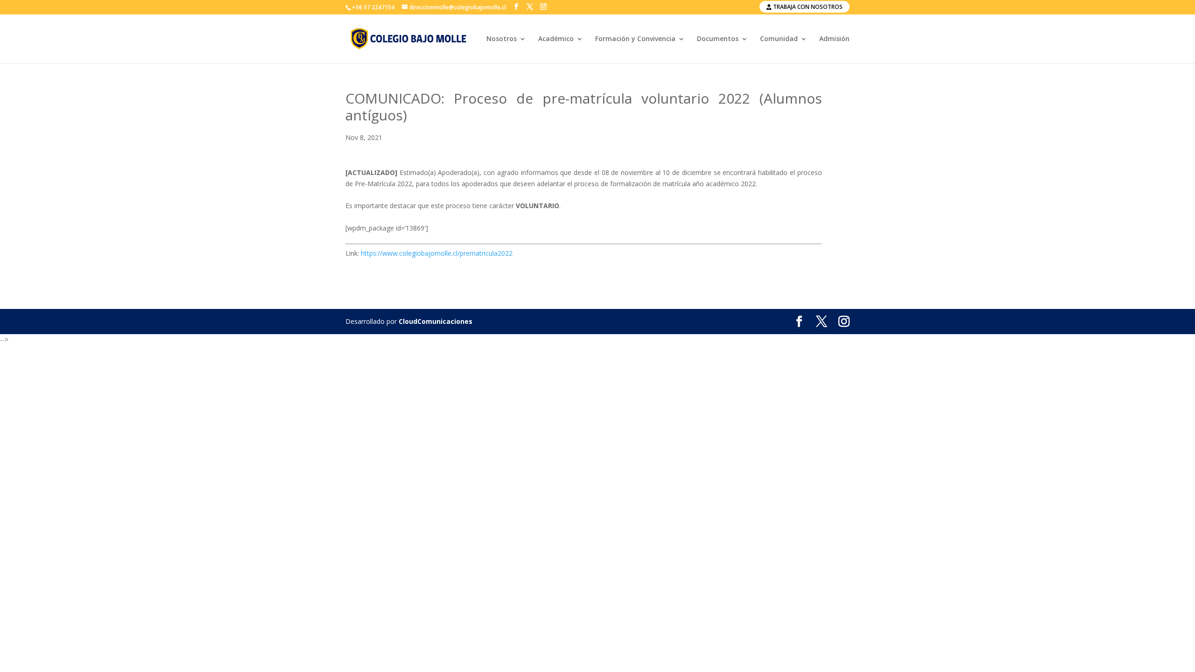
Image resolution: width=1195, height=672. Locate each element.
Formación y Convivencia (635, 39)
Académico (556, 39)
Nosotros (501, 39)
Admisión (834, 39)
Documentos (717, 39)
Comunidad (779, 39)
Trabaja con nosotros (807, 7)
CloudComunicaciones (435, 321)
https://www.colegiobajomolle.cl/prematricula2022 (437, 253)
